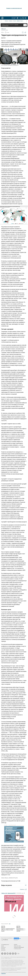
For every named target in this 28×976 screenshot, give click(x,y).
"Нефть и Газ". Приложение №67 (8, 893)
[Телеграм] (2, 954)
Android (15, 944)
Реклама (3, 948)
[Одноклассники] (10, 954)
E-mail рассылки (17, 948)
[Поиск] (23, 18)
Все (9, 923)
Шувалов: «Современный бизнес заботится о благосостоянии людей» (8, 930)
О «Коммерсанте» (5, 944)
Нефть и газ (3, 28)
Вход (21, 18)
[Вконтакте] (5, 954)
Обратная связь (17, 945)
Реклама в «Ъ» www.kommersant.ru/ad (14, 8)
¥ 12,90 (14, 21)
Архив (2, 945)
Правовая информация (19, 947)
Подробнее (3, 973)
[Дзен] (8, 954)
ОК (25, 25)
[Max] (15, 954)
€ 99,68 (10, 21)
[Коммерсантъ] (2, 18)
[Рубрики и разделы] (25, 18)
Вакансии (3, 950)
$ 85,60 (6, 21)
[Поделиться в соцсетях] (25, 32)
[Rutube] (13, 954)
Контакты (3, 947)
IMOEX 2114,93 (19, 21)
